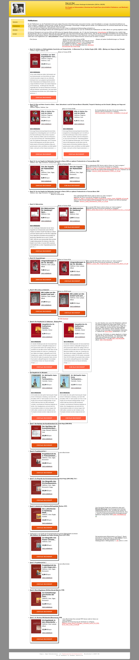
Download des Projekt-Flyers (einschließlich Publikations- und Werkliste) (106, 7)
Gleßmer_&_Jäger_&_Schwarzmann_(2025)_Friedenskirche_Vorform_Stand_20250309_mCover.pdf (101, 198)
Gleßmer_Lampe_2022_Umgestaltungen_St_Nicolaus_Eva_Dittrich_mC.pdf (107, 263)
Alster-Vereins (108, 331)
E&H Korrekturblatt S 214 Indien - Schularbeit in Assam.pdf (111, 113)
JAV (117, 540)
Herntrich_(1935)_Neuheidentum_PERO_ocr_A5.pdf (106, 171)
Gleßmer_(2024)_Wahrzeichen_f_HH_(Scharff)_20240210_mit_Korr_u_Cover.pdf (108, 210)
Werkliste (15, 30)
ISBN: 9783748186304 (106, 340)
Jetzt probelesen (46, 67)
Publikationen (16, 26)
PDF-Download (64, 318)
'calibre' (79, 43)
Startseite (15, 22)
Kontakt (15, 34)
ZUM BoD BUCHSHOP (43, 97)
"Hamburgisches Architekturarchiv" (72, 653)
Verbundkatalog (102, 32)
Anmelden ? (68, 8)
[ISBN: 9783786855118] (119, 514)
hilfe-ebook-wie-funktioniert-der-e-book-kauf (78, 45)
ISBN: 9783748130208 (118, 338)
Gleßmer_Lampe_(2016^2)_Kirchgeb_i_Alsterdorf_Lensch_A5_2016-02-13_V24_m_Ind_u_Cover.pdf (80, 624)
